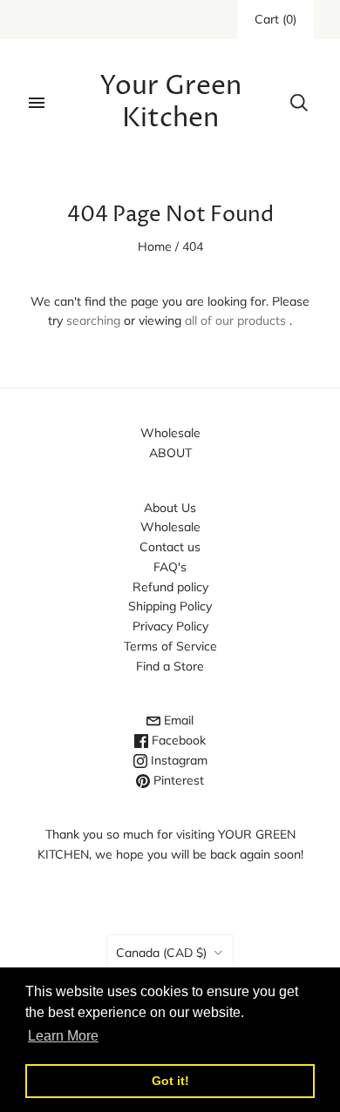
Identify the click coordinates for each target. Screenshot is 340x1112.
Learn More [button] (63, 1035)
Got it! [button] (170, 1081)
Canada (161, 952)
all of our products (235, 320)
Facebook (177, 740)
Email (177, 720)
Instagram (177, 760)
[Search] (299, 103)
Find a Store (170, 666)
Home (155, 246)
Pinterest (177, 780)
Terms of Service (170, 646)
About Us (170, 508)
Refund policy (170, 587)
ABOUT (170, 453)
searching (93, 320)
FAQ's (170, 567)
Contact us (170, 547)
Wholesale (170, 433)
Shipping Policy (170, 606)
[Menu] (36, 103)
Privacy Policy (170, 626)
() (275, 19)
